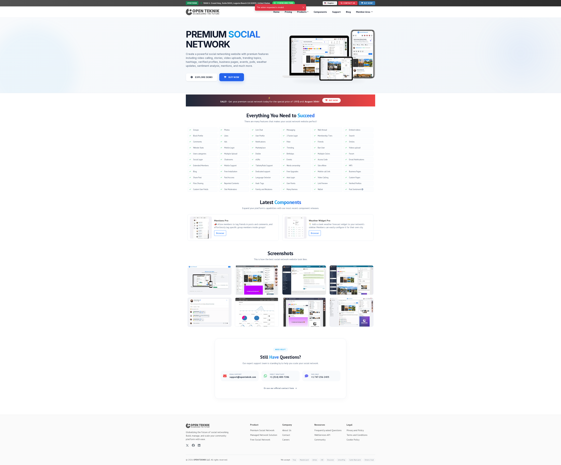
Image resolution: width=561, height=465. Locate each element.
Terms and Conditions (357, 434)
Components (320, 11)
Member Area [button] (363, 11)
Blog (348, 11)
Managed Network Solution (263, 434)
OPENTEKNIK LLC (201, 459)
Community (319, 439)
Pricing (288, 11)
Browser (220, 233)
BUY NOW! (368, 3)
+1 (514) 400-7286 (285, 3)
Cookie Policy (353, 439)
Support (336, 11)
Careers (286, 439)
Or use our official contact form (279, 388)
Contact (286, 434)
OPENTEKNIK (192, 3)
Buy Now (333, 100)
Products (302, 11)
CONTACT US (349, 3)
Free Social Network (260, 439)
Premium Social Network (262, 430)
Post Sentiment (355, 189)
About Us (286, 430)
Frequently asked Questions (328, 430)
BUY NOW (233, 77)
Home (276, 11)
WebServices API (322, 434)
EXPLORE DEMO (204, 77)
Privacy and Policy (355, 430)
